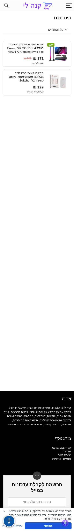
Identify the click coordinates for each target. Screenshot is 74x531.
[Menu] (69, 5)
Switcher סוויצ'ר (35, 92)
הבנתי (48, 526)
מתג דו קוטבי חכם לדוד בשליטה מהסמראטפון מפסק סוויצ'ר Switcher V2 (26, 76)
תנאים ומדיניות (61, 458)
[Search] (6, 5)
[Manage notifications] (65, 523)
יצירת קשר (64, 455)
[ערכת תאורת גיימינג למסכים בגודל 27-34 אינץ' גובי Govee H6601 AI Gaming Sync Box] (58, 52)
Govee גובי (38, 63)
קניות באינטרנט (61, 447)
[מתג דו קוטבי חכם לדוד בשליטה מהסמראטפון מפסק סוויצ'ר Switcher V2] (58, 81)
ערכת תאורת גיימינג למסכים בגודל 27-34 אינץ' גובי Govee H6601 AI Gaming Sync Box (25, 48)
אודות (67, 451)
